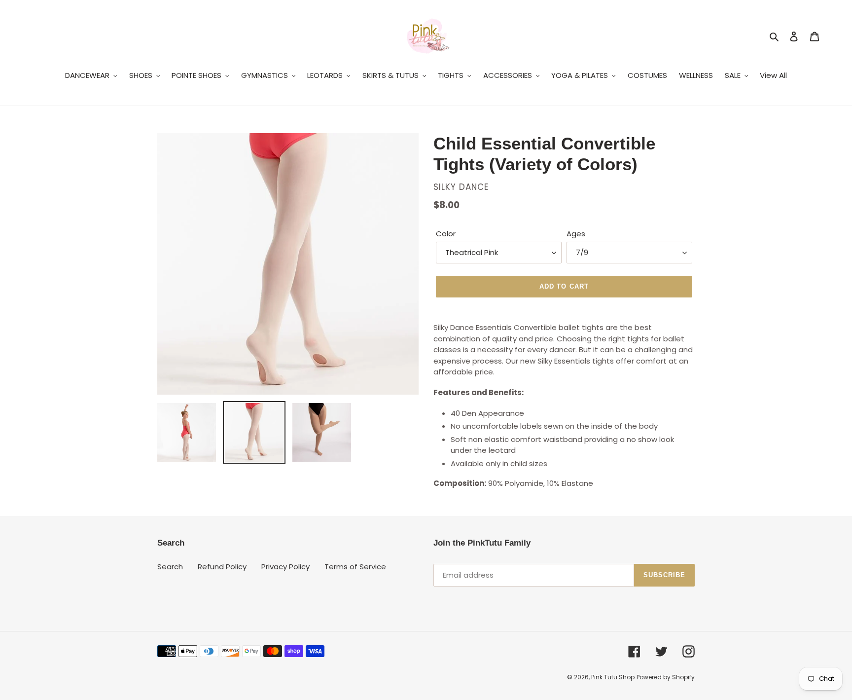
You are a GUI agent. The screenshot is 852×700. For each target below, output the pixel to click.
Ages (576, 233)
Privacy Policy (285, 566)
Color (446, 233)
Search (170, 566)
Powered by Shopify (666, 677)
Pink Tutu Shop (613, 677)
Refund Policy (222, 566)
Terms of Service (355, 566)
